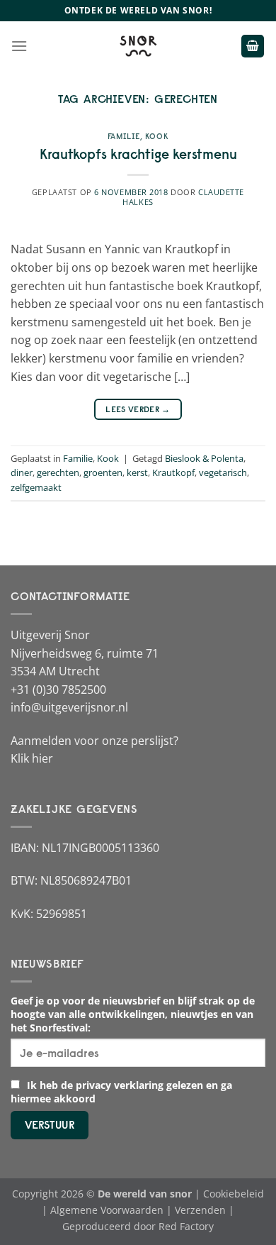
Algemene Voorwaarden (106, 1210)
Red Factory (186, 1226)
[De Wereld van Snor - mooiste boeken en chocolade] (138, 46)
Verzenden (200, 1210)
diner (22, 472)
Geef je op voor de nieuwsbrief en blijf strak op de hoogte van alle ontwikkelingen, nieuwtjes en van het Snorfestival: (133, 1014)
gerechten (58, 472)
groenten (103, 472)
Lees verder (138, 409)
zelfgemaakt (36, 487)
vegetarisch (223, 472)
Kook (156, 136)
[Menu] (19, 45)
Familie (124, 136)
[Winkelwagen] (252, 46)
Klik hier (32, 758)
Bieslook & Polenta (204, 458)
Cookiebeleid (233, 1193)
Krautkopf (173, 472)
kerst (137, 472)
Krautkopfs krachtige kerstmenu (138, 153)
